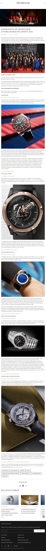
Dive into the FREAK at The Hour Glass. (9, 249)
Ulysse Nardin (14, 470)
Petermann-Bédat (36, 473)
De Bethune (5, 470)
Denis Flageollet (26, 473)
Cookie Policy (21, 535)
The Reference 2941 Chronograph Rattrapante (11, 453)
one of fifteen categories (23, 91)
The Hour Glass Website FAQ (24, 542)
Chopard (22, 470)
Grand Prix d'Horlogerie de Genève (10, 473)
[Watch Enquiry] (43, 516)
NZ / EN (15, 546)
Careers (3, 537)
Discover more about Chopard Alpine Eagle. (10, 373)
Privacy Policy (21, 537)
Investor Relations (5, 540)
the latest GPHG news (17, 467)
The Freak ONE (34, 179)
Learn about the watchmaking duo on (15, 461)
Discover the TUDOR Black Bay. (7, 171)
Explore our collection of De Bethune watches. (10, 313)
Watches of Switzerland (7, 542)
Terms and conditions (23, 540)
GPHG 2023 (4, 476)
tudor (28, 470)
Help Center (4, 535)
